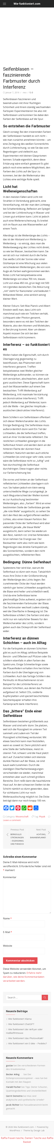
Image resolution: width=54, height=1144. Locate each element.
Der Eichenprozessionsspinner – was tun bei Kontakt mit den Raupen (26, 1078)
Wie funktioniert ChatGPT (21, 1024)
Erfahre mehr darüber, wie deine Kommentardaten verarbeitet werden (23, 976)
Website (7, 945)
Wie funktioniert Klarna (20, 1018)
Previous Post (17, 836)
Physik (42, 816)
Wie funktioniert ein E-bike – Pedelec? (27, 1043)
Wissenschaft (22, 816)
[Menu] (5, 4)
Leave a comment (12, 820)
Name (7, 918)
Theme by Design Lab (34, 1130)
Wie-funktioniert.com (27, 3)
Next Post (38, 833)
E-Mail (7, 932)
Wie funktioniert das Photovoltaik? (25, 1038)
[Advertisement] (27, 36)
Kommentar (9, 877)
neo (25, 92)
